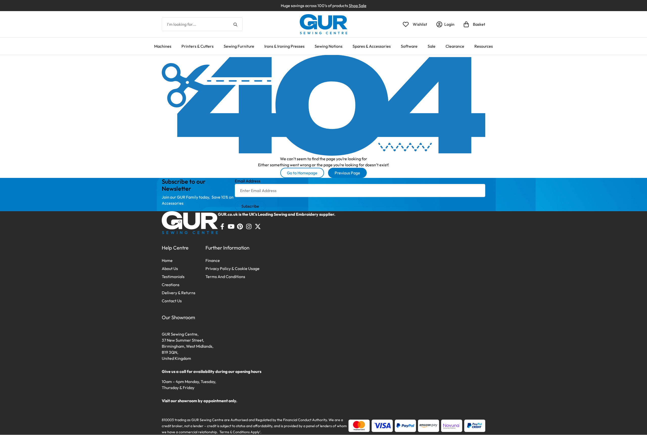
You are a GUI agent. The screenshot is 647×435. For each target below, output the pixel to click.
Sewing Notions (328, 46)
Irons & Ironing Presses (284, 46)
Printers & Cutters (197, 46)
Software (409, 46)
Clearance (455, 46)
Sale (431, 46)
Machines (162, 46)
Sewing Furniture (239, 46)
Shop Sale (357, 5)
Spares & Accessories (372, 46)
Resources (483, 46)
